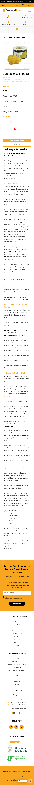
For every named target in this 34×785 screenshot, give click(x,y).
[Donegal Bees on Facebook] (11, 727)
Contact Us (17, 681)
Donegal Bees (16, 771)
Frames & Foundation (17, 630)
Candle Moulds (17, 82)
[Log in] (23, 5)
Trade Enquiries (17, 679)
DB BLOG (25, 24)
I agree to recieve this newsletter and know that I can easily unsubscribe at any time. (17, 597)
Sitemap (17, 684)
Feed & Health (17, 642)
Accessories (17, 636)
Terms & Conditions (17, 673)
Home (5, 37)
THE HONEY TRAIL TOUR (8, 24)
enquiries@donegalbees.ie (16, 468)
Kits (17, 627)
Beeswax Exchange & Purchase (17, 664)
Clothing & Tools (17, 633)
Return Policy (17, 667)
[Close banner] (32, 1)
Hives (17, 622)
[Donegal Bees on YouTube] (22, 727)
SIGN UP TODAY (23, 1)
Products (26, 82)
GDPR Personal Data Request (17, 670)
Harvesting (17, 639)
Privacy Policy (22, 776)
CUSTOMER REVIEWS (17, 31)
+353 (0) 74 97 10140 (18, 702)
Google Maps (8, 396)
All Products (15, 79)
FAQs (17, 676)
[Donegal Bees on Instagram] (16, 727)
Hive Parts (17, 624)
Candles (17, 645)
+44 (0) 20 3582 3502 (18, 705)
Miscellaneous (17, 648)
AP (11, 82)
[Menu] (29, 10)
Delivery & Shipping (17, 661)
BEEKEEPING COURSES (26, 17)
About (17, 658)
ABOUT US (8, 17)
